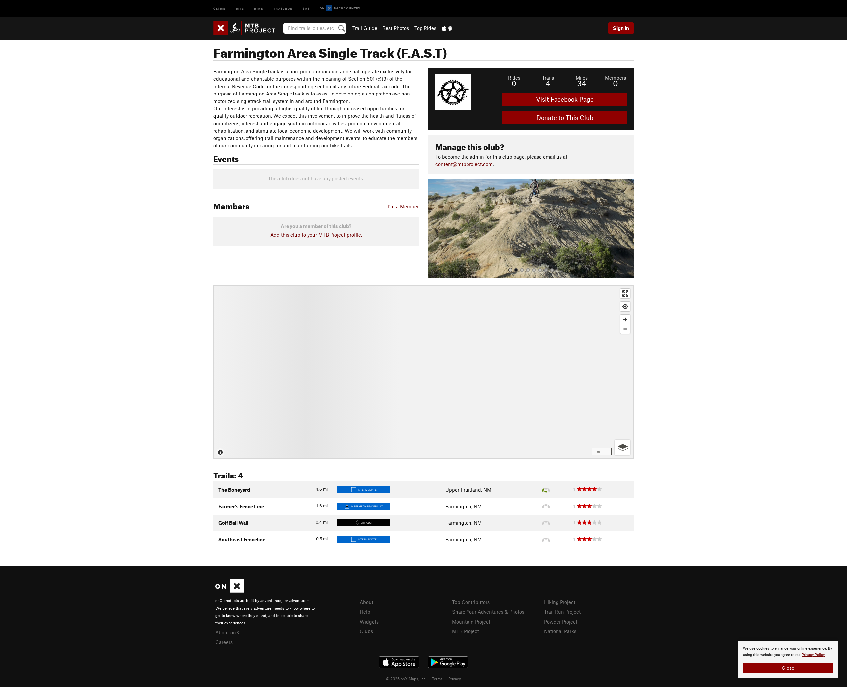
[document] (788, 659)
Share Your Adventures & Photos (488, 612)
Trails (548, 78)
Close (788, 668)
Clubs (366, 631)
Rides (514, 78)
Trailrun (283, 8)
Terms (437, 678)
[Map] (423, 372)
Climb (219, 8)
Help (365, 612)
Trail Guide (364, 28)
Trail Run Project (562, 612)
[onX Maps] (229, 591)
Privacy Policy (813, 655)
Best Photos (395, 28)
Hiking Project (559, 602)
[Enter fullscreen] (625, 293)
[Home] (247, 28)
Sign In (621, 28)
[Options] (622, 447)
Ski (306, 8)
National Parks (560, 631)
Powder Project (560, 622)
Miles (582, 78)
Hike (258, 8)
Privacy (454, 678)
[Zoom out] (625, 329)
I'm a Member (403, 206)
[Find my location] (625, 306)
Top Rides (425, 28)
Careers (224, 642)
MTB (240, 8)
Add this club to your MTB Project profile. (316, 235)
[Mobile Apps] (447, 28)
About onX (227, 632)
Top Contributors (471, 602)
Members (615, 78)
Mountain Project (471, 622)
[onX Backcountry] (340, 8)
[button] (435, 228)
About (366, 602)
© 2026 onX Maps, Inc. (406, 678)
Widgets (369, 622)
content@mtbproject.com (464, 164)
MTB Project (465, 631)
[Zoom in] (625, 319)
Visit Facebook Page (565, 99)
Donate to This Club (564, 117)
